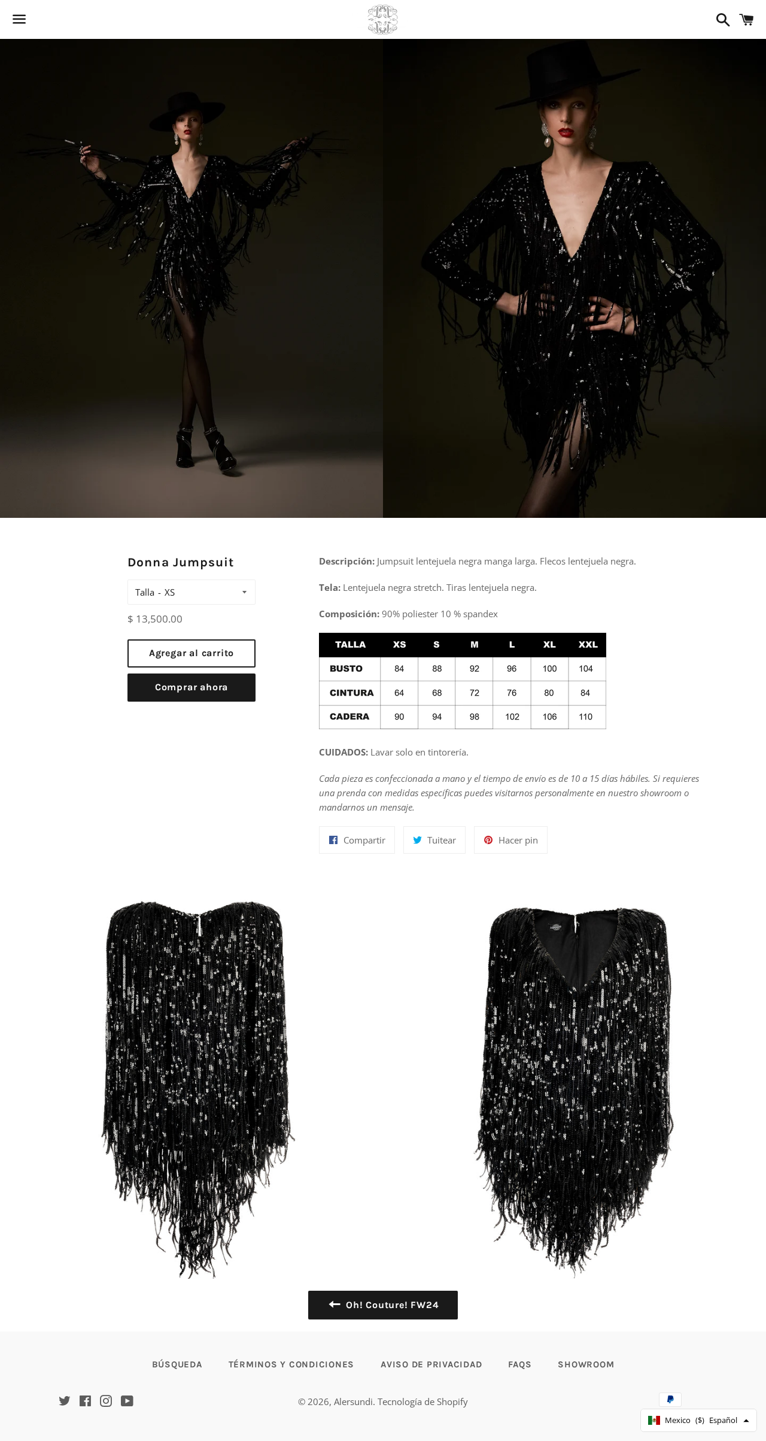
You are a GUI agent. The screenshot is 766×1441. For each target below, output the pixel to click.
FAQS (519, 1364)
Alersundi (353, 1401)
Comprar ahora (191, 687)
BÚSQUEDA (177, 1364)
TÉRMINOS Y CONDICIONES (292, 1364)
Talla (144, 592)
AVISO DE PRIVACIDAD (431, 1364)
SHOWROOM (586, 1364)
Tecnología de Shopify (423, 1401)
